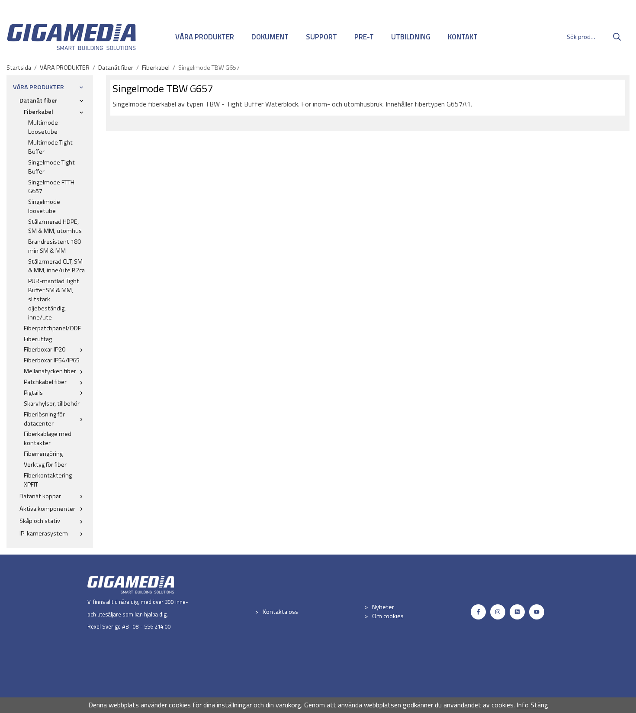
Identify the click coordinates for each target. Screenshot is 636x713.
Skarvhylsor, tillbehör (52, 403)
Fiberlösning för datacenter (44, 419)
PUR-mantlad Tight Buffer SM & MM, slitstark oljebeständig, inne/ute (53, 299)
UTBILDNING (410, 36)
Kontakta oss (280, 611)
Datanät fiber (38, 100)
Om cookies (388, 616)
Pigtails (33, 392)
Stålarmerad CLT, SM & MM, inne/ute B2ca (56, 266)
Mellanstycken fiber (50, 371)
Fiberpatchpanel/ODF (52, 328)
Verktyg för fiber (45, 464)
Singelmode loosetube (44, 206)
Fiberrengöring (43, 453)
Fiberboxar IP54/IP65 (52, 360)
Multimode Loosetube (43, 127)
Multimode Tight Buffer (50, 147)
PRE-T (364, 36)
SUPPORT (321, 36)
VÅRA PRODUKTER (204, 36)
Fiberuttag (38, 339)
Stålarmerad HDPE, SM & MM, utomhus (55, 226)
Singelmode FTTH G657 (51, 186)
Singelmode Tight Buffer (51, 167)
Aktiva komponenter (47, 508)
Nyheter (383, 607)
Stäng (539, 705)
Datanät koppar (40, 496)
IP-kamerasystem (43, 533)
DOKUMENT (270, 36)
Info (523, 705)
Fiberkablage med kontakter (47, 438)
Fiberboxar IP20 (44, 349)
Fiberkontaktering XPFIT (48, 480)
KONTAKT (463, 36)
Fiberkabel (38, 111)
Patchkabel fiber (45, 382)
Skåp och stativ (39, 521)
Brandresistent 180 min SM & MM (54, 246)
